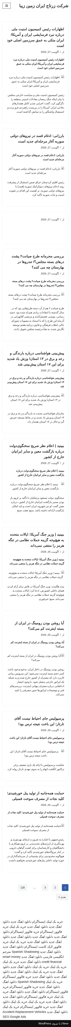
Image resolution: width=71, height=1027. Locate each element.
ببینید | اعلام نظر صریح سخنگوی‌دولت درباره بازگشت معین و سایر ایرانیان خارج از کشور (36, 451)
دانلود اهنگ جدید (21, 921)
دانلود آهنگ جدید (21, 967)
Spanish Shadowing (25, 951)
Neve (65, 1023)
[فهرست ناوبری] (7, 6)
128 (23, 887)
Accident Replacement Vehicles (24, 1012)
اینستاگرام (38, 921)
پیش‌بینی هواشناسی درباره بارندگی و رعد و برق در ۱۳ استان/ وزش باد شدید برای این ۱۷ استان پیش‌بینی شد (35, 358)
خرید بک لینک (54, 921)
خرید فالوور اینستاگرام (25, 932)
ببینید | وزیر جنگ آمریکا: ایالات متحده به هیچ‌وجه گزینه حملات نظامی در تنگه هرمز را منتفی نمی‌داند (36, 539)
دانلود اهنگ (10, 982)
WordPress (44, 1023)
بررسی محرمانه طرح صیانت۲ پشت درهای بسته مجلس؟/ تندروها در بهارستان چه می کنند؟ (38, 261)
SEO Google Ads (14, 1016)
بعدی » (62, 896)
